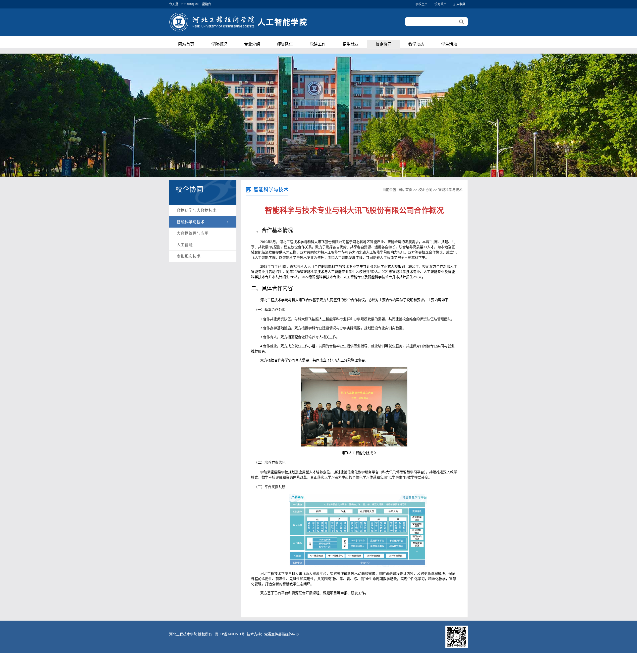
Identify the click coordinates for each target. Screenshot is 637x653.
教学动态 (416, 45)
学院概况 (219, 45)
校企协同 (383, 45)
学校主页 (421, 4)
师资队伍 (285, 45)
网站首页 (186, 45)
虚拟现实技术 (189, 256)
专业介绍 (252, 45)
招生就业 (351, 45)
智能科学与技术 (191, 222)
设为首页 (440, 4)
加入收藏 (459, 4)
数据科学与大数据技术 (196, 210)
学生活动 (449, 45)
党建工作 (318, 45)
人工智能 (185, 245)
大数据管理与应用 (193, 233)
